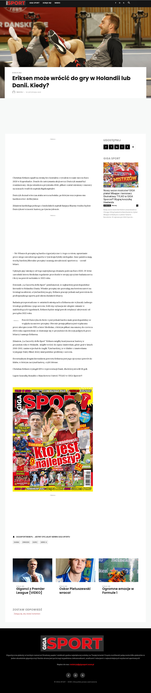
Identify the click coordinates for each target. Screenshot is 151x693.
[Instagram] (119, 3)
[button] (129, 3)
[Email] (122, 147)
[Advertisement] (75, 115)
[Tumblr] (127, 147)
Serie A (44, 542)
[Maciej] (14, 92)
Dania (16, 542)
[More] (133, 147)
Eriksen (26, 542)
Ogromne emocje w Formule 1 (118, 591)
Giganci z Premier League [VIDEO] (30, 591)
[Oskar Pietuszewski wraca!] (75, 570)
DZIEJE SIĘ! (47, 3)
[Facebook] (115, 3)
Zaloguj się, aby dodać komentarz (27, 614)
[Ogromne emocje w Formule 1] (118, 570)
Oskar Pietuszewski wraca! (74, 591)
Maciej (20, 92)
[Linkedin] (116, 147)
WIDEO (57, 3)
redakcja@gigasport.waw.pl (82, 664)
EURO (35, 542)
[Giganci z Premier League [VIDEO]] (32, 570)
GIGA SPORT (34, 3)
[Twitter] (123, 3)
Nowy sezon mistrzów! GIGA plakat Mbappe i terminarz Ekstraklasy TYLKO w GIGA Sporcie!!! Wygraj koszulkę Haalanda (119, 196)
